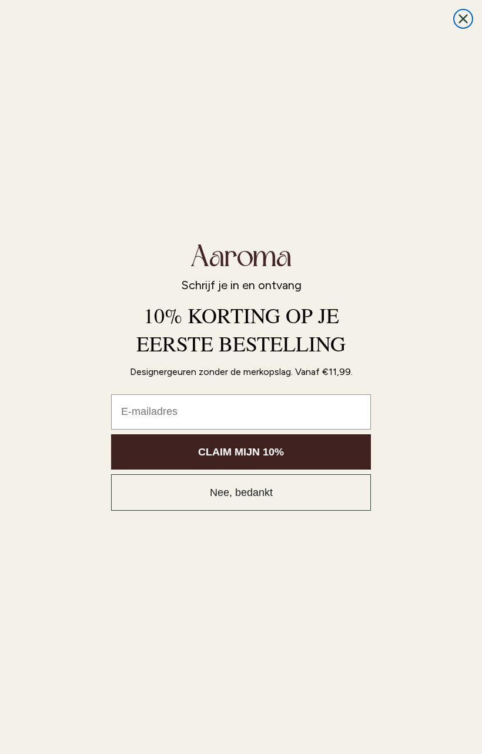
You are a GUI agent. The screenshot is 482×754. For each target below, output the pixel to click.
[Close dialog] (463, 18)
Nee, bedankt (241, 492)
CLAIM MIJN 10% (241, 452)
